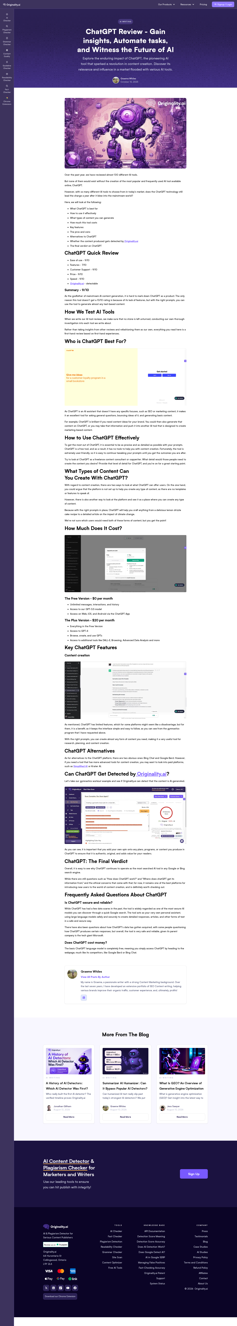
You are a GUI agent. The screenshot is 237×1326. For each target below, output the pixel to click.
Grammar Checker (112, 1252)
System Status (157, 1283)
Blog (205, 1241)
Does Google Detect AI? (152, 1252)
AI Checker (116, 1231)
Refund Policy (200, 1267)
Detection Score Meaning (151, 1236)
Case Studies (201, 1246)
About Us (203, 1283)
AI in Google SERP (155, 1257)
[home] (11, 4)
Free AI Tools (115, 1267)
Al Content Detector (66, 1161)
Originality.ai (201, 1288)
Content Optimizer (112, 1262)
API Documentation (154, 1231)
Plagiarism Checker (65, 1167)
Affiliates (203, 1273)
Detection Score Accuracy (151, 1241)
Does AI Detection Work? (151, 1246)
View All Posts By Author (95, 976)
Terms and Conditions (196, 1262)
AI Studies (202, 1252)
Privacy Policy (200, 1257)
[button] (166, 4)
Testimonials (201, 1236)
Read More (68, 1117)
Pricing (203, 4)
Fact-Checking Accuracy (152, 1267)
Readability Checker (111, 1246)
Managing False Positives (151, 1262)
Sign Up (194, 1174)
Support (160, 1278)
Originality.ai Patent (154, 1273)
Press (205, 1231)
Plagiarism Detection (111, 1241)
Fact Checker (115, 1236)
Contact (203, 1278)
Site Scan (117, 1257)
